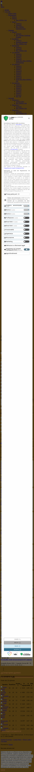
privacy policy (14, 149)
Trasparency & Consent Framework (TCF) (14, 168)
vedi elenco (19, 124)
